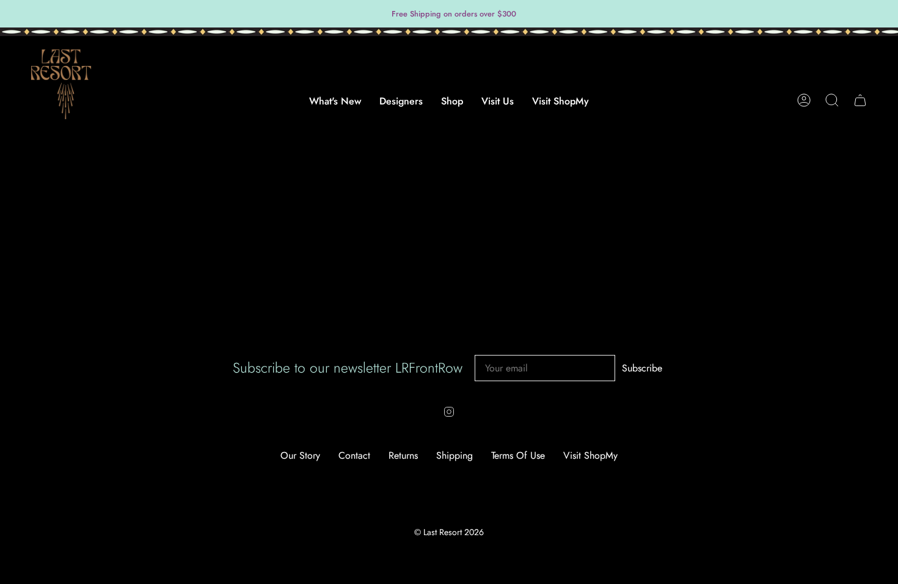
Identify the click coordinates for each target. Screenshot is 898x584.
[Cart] (860, 100)
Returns (403, 455)
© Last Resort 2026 (449, 532)
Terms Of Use (518, 455)
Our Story (300, 455)
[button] (401, 107)
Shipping (454, 455)
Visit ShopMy (590, 455)
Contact (354, 455)
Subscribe (642, 368)
